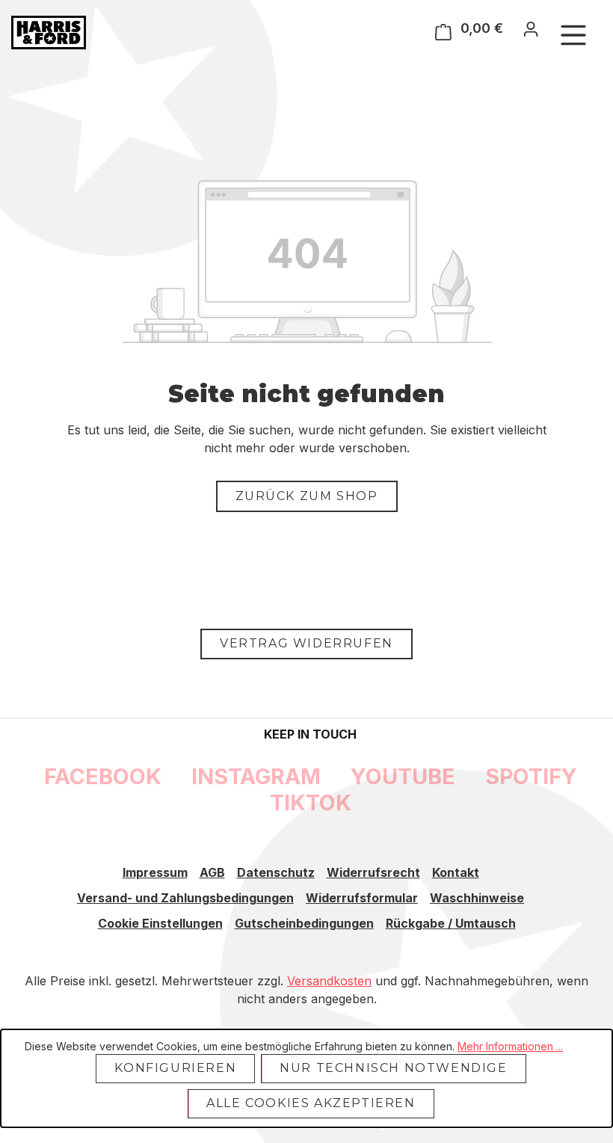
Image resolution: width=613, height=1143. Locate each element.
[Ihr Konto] (531, 28)
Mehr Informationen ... (510, 1046)
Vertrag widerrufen (306, 643)
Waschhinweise (477, 897)
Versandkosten (329, 980)
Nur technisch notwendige (393, 1068)
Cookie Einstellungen (160, 923)
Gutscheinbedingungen (304, 923)
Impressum (155, 872)
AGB (212, 872)
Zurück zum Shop (306, 496)
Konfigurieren (175, 1068)
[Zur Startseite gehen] (48, 32)
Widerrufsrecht (373, 872)
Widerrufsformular (362, 897)
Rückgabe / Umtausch (451, 923)
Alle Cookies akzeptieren (310, 1103)
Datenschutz (276, 872)
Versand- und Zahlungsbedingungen (185, 897)
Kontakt (455, 872)
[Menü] (573, 34)
